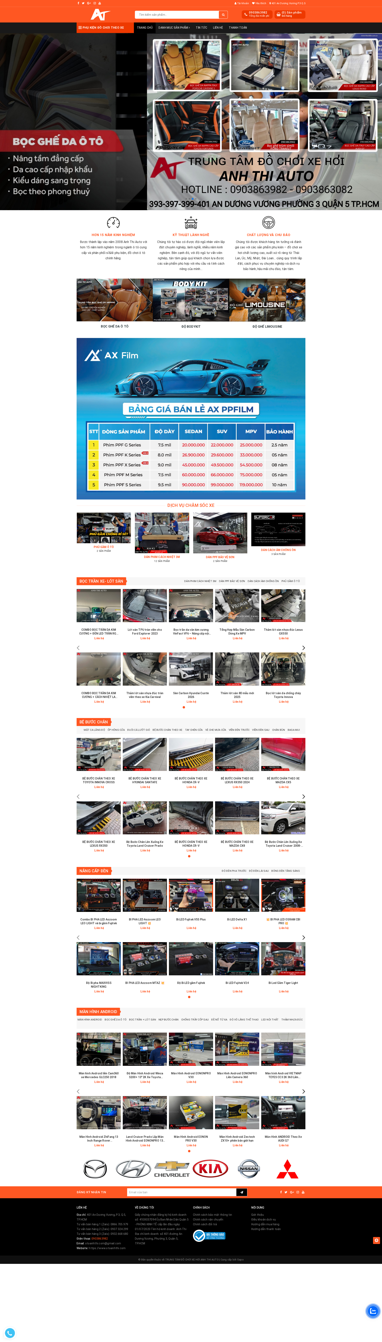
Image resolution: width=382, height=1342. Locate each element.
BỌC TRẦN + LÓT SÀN (142, 1019)
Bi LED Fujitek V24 (237, 982)
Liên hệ (218, 27)
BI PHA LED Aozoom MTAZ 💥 (144, 982)
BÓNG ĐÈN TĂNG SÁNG (285, 870)
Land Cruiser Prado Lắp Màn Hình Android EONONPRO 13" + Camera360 (145, 1139)
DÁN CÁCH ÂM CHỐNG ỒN (263, 581)
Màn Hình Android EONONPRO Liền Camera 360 (237, 1075)
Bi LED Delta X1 (237, 919)
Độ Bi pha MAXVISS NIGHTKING (98, 984)
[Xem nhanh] (118, 638)
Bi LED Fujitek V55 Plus (191, 919)
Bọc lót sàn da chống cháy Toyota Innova (283, 695)
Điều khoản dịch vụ (263, 1219)
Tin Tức (201, 27)
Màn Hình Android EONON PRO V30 (191, 1138)
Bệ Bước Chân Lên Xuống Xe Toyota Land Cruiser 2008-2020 (283, 844)
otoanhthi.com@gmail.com (103, 1243)
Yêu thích (260, 3)
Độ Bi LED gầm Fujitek (191, 982)
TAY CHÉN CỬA (194, 729)
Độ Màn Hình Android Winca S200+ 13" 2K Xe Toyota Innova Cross (145, 1075)
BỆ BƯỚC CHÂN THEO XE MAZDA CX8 (237, 843)
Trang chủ (145, 27)
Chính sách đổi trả (205, 1224)
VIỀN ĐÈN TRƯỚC (239, 729)
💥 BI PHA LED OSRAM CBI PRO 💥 (283, 921)
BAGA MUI (294, 729)
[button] (186, 199)
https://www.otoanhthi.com (107, 1248)
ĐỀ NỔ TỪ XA (219, 1019)
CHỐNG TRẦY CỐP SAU (195, 1019)
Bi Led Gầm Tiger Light (283, 982)
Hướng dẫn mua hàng (265, 1224)
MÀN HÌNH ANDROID (90, 1019)
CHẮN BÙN (278, 729)
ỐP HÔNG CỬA (116, 729)
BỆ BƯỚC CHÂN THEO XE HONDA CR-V (191, 780)
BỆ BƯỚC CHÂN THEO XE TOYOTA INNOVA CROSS (98, 780)
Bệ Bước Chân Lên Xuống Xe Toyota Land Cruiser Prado (144, 843)
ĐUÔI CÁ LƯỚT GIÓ (138, 729)
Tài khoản (242, 3)
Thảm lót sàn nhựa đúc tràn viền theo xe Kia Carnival (145, 695)
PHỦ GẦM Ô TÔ (291, 581)
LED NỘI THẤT (270, 1019)
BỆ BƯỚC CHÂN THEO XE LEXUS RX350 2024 (237, 780)
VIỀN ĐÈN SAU (260, 729)
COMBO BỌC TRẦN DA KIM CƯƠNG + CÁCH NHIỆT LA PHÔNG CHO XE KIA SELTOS (98, 695)
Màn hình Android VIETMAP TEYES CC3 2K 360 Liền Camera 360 (283, 1075)
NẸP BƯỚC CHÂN (168, 1019)
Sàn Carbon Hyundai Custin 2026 (191, 695)
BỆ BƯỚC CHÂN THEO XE (167, 729)
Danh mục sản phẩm (174, 27)
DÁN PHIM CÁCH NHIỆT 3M (200, 581)
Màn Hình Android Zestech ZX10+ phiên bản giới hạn (237, 1138)
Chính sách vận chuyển (208, 1219)
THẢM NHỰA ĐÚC (292, 1019)
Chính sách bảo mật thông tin (212, 1214)
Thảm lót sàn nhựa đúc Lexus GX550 (283, 631)
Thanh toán (238, 27)
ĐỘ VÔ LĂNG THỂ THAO (244, 1019)
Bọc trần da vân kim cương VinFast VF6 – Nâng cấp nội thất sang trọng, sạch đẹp (191, 632)
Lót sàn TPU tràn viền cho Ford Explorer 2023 (145, 631)
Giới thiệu (257, 1214)
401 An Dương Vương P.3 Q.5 (288, 3)
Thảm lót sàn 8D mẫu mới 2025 (237, 695)
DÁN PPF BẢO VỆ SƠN (232, 581)
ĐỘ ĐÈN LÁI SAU (259, 870)
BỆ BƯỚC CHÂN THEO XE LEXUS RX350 (98, 843)
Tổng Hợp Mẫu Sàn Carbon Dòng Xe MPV (237, 631)
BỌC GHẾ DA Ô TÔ (116, 1019)
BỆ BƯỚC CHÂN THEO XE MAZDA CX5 (283, 780)
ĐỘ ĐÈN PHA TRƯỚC (234, 870)
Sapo (240, 1259)
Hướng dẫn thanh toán (266, 1229)
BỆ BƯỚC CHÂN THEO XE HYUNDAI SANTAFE (145, 780)
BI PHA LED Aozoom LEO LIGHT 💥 (145, 921)
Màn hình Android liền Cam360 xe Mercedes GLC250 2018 (99, 1075)
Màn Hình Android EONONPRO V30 (191, 1075)
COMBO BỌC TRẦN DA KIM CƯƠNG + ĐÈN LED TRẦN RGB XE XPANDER (98, 632)
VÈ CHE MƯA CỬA (215, 729)
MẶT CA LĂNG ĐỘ (94, 729)
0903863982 (258, 12)
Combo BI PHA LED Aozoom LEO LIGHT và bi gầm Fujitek (98, 921)
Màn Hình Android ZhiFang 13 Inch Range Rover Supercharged (98, 1139)
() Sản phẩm (292, 14)
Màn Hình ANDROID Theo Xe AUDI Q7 (283, 1138)
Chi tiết (106, 638)
